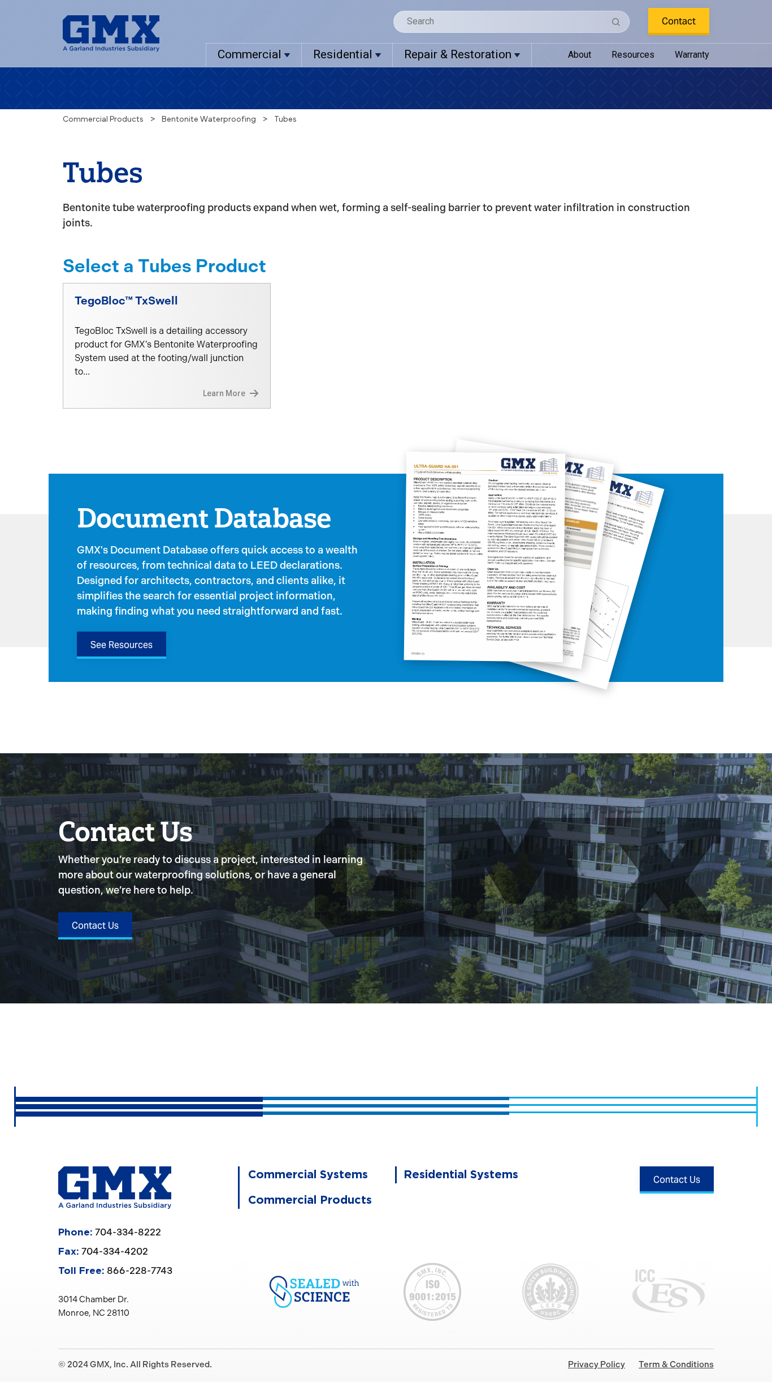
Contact (679, 21)
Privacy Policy (596, 1364)
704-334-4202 (114, 1251)
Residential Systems (461, 1175)
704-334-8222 (128, 1232)
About (579, 54)
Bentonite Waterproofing (209, 119)
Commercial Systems (308, 1175)
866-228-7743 (139, 1270)
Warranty (692, 54)
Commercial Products (103, 119)
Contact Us (95, 926)
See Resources (121, 645)
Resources (632, 54)
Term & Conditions (676, 1364)
